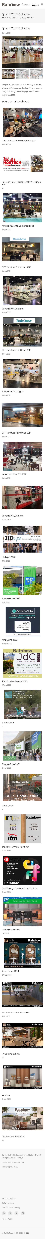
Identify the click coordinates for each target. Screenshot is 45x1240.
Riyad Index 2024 (10, 971)
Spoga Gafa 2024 (11, 929)
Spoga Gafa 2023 (11, 764)
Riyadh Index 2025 (11, 1053)
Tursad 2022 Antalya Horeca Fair (18, 140)
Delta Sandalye (8, 1203)
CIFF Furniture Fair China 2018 (16, 350)
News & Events (14, 18)
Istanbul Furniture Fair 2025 (15, 1012)
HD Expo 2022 (8, 557)
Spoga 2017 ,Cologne (12, 391)
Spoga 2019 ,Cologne (16, 28)
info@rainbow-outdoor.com (13, 1162)
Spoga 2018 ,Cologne (12, 308)
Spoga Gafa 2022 (11, 598)
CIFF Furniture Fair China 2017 (16, 432)
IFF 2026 (6, 1095)
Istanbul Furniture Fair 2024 (15, 846)
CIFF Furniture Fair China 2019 (16, 267)
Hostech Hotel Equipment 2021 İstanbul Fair (21, 183)
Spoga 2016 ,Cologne (13, 515)
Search (27, 4)
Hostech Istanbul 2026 (13, 1136)
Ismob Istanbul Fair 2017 (14, 474)
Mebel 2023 (7, 805)
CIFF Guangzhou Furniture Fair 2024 (20, 888)
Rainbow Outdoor (9, 1198)
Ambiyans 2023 (9, 639)
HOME (4, 18)
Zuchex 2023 (8, 722)
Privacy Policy (7, 1219)
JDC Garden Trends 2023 (14, 681)
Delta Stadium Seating (11, 1207)
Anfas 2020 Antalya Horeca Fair (18, 225)
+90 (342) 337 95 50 (10, 1167)
